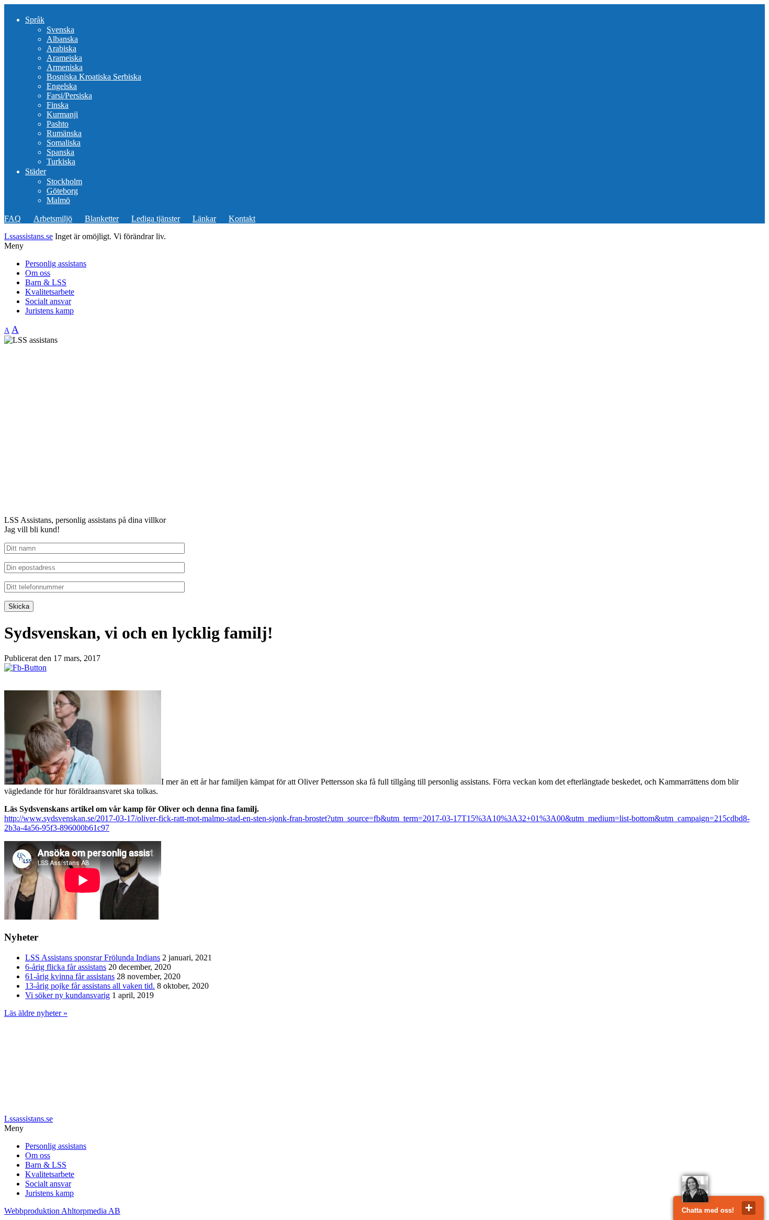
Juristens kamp (49, 310)
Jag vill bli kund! (32, 529)
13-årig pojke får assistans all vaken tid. (90, 985)
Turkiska (61, 161)
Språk (34, 19)
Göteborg (62, 190)
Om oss (37, 272)
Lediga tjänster (155, 218)
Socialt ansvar (48, 301)
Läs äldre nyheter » (35, 1013)
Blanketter (102, 218)
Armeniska (65, 67)
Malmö (58, 200)
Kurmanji (62, 114)
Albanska (62, 39)
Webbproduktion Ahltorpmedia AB (62, 1210)
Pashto (58, 123)
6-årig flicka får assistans (65, 966)
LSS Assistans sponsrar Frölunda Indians (92, 957)
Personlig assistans (55, 263)
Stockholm (64, 181)
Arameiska (64, 57)
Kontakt (242, 218)
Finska (58, 104)
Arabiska (61, 48)
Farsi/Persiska (69, 95)
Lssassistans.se (28, 236)
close (748, 1208)
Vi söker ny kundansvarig (67, 995)
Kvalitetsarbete (49, 291)
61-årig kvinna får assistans (70, 976)
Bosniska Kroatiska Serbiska (94, 76)
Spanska (60, 152)
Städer (35, 171)
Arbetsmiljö (52, 218)
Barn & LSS (45, 282)
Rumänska (64, 133)
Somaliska (64, 142)
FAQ (12, 218)
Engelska (62, 86)
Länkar (204, 218)
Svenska (60, 29)
